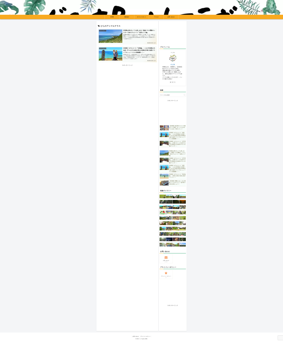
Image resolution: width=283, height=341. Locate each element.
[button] (184, 95)
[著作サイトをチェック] (170, 82)
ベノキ (172, 64)
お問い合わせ (136, 336)
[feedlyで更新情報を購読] (173, 82)
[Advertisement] (127, 76)
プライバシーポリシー (145, 336)
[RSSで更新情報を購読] (175, 82)
